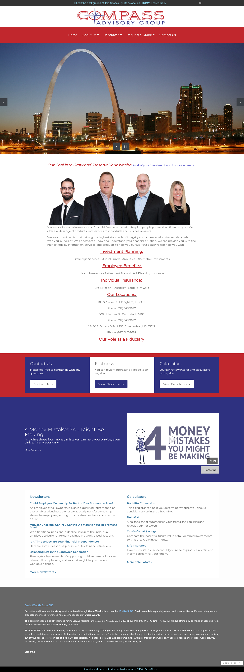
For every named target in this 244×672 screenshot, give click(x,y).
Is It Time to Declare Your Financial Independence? (64, 541)
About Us (89, 35)
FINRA (123, 611)
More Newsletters (43, 572)
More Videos (33, 450)
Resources (111, 35)
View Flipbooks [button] (109, 384)
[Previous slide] (3, 102)
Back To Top (230, 663)
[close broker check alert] (200, 3)
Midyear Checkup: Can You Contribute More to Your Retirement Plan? (73, 526)
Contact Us (167, 35)
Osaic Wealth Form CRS (39, 605)
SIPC (130, 611)
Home (73, 35)
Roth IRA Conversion (141, 503)
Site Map (30, 651)
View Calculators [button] (175, 384)
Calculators (136, 497)
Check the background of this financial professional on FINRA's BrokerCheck (120, 3)
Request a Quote (139, 35)
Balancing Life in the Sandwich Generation (59, 551)
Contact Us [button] (42, 384)
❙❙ (126, 146)
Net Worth (134, 517)
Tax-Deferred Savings (141, 531)
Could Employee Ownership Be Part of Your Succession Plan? (71, 503)
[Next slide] (240, 102)
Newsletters (40, 497)
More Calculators (139, 562)
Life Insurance (136, 545)
